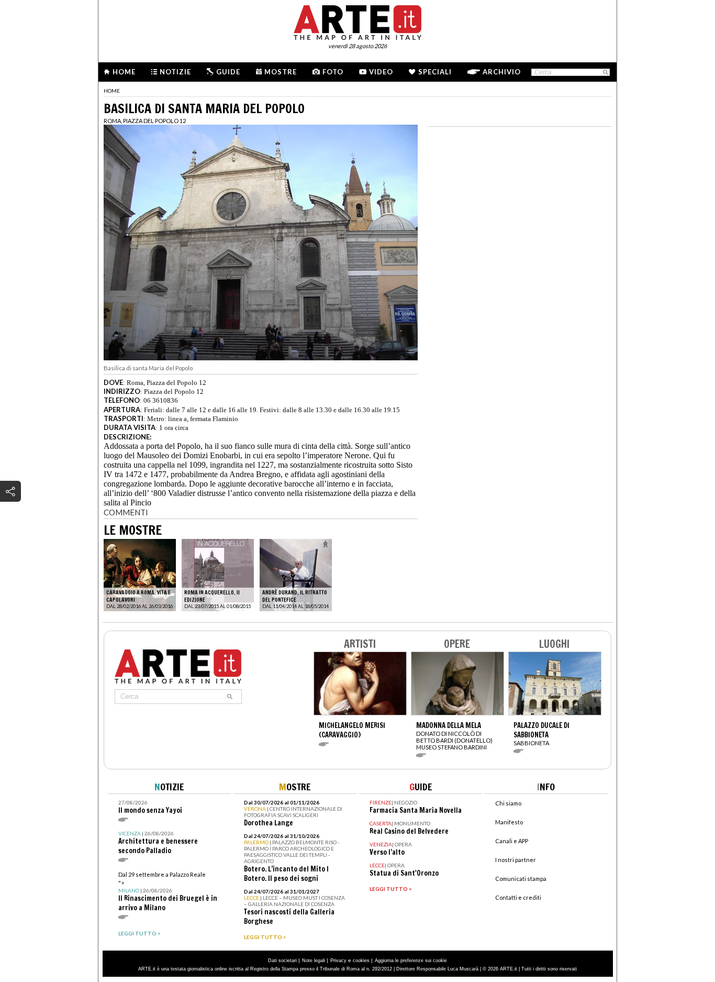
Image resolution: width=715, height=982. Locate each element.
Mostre (280, 72)
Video (381, 72)
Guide (228, 72)
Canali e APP (511, 840)
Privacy (338, 960)
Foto (332, 72)
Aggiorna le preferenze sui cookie (411, 960)
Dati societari (282, 960)
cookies (361, 960)
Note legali (313, 960)
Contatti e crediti (518, 897)
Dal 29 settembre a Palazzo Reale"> (167, 891)
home (112, 90)
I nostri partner (515, 859)
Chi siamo (508, 803)
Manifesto (509, 822)
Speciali (435, 72)
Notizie (175, 72)
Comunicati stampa (520, 878)
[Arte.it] (357, 21)
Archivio (502, 72)
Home (124, 72)
